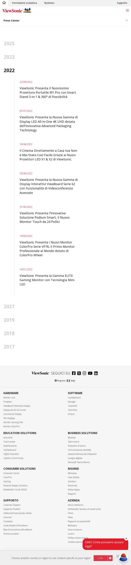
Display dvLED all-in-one (14, 409)
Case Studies (73, 477)
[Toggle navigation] (127, 10)
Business (49, 2)
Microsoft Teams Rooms (79, 462)
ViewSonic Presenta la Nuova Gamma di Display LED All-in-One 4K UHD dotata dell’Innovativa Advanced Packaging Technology (49, 123)
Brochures (72, 485)
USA (100, 558)
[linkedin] (96, 373)
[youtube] (91, 373)
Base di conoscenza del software (17, 529)
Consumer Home (11, 473)
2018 (9, 333)
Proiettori (7, 401)
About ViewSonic (75, 504)
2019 (9, 320)
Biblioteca (72, 473)
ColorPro (7, 477)
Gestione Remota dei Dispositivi (82, 454)
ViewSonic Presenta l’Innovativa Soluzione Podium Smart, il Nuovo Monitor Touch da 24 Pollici (45, 217)
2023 (9, 57)
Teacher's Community (13, 458)
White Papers (74, 489)
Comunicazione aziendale (79, 449)
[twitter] (80, 373)
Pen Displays (9, 418)
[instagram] (85, 373)
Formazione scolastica (24, 2)
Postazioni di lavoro (77, 445)
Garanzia (7, 517)
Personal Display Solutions (15, 485)
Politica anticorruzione (78, 537)
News (70, 517)
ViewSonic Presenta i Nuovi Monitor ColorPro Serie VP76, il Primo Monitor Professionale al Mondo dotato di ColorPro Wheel (47, 248)
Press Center (11, 20)
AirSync (71, 414)
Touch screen (9, 441)
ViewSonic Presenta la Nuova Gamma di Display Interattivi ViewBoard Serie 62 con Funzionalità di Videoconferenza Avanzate (49, 186)
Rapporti (72, 493)
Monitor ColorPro (11, 426)
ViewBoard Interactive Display (16, 405)
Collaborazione (75, 541)
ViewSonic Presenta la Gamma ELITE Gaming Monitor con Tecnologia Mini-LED (47, 280)
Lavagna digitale (75, 458)
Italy (73, 380)
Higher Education (11, 454)
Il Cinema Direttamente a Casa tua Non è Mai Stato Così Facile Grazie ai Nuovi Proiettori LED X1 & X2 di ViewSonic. (48, 154)
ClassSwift (72, 405)
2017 (9, 346)
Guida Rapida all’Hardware (15, 525)
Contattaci (8, 521)
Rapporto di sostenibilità (79, 521)
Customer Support (11, 504)
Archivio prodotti (11, 533)
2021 (9, 306)
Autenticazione (10, 445)
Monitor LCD (9, 397)
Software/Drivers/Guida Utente (17, 513)
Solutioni (72, 481)
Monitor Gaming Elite (13, 422)
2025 (9, 43)
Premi (70, 513)
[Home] (4, 3)
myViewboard (74, 397)
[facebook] (74, 373)
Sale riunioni (73, 441)
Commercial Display (12, 414)
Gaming (7, 481)
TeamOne (72, 409)
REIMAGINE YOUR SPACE (15, 489)
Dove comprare (75, 529)
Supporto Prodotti (11, 509)
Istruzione (7, 437)
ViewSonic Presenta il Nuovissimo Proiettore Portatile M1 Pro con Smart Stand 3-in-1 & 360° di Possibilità (48, 92)
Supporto (122, 2)
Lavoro (71, 533)
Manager (72, 401)
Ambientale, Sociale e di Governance (84, 509)
